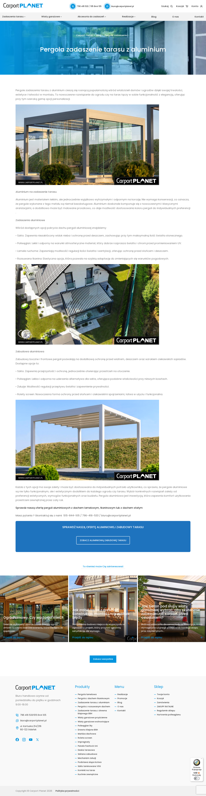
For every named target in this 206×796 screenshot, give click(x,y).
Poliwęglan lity (85, 725)
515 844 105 (96, 6)
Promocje (122, 698)
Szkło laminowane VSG (89, 766)
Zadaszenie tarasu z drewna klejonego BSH (92, 712)
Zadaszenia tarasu (13, 16)
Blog (153, 16)
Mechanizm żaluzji (87, 758)
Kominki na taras (86, 770)
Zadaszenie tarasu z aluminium (93, 702)
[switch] (197, 778)
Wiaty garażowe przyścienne (92, 717)
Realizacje (128, 16)
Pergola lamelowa (87, 694)
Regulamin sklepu (166, 710)
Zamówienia (163, 702)
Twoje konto (163, 694)
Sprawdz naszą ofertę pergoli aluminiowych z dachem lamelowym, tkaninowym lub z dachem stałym (79, 508)
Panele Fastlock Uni (88, 746)
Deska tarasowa (86, 750)
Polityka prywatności (67, 791)
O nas (175, 16)
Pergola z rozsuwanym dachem (94, 706)
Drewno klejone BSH (88, 729)
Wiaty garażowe (50, 16)
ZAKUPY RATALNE (165, 706)
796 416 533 (83, 6)
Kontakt (199, 16)
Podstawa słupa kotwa (89, 762)
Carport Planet (84, 35)
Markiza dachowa (87, 733)
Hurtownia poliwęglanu (169, 714)
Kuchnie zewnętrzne (88, 774)
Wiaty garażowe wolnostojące (93, 721)
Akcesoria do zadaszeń (91, 16)
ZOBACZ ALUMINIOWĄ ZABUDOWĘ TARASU (103, 540)
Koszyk (160, 698)
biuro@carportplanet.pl (122, 6)
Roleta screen (85, 737)
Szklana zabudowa (87, 754)
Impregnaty (84, 741)
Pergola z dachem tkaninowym (93, 698)
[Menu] (201, 759)
